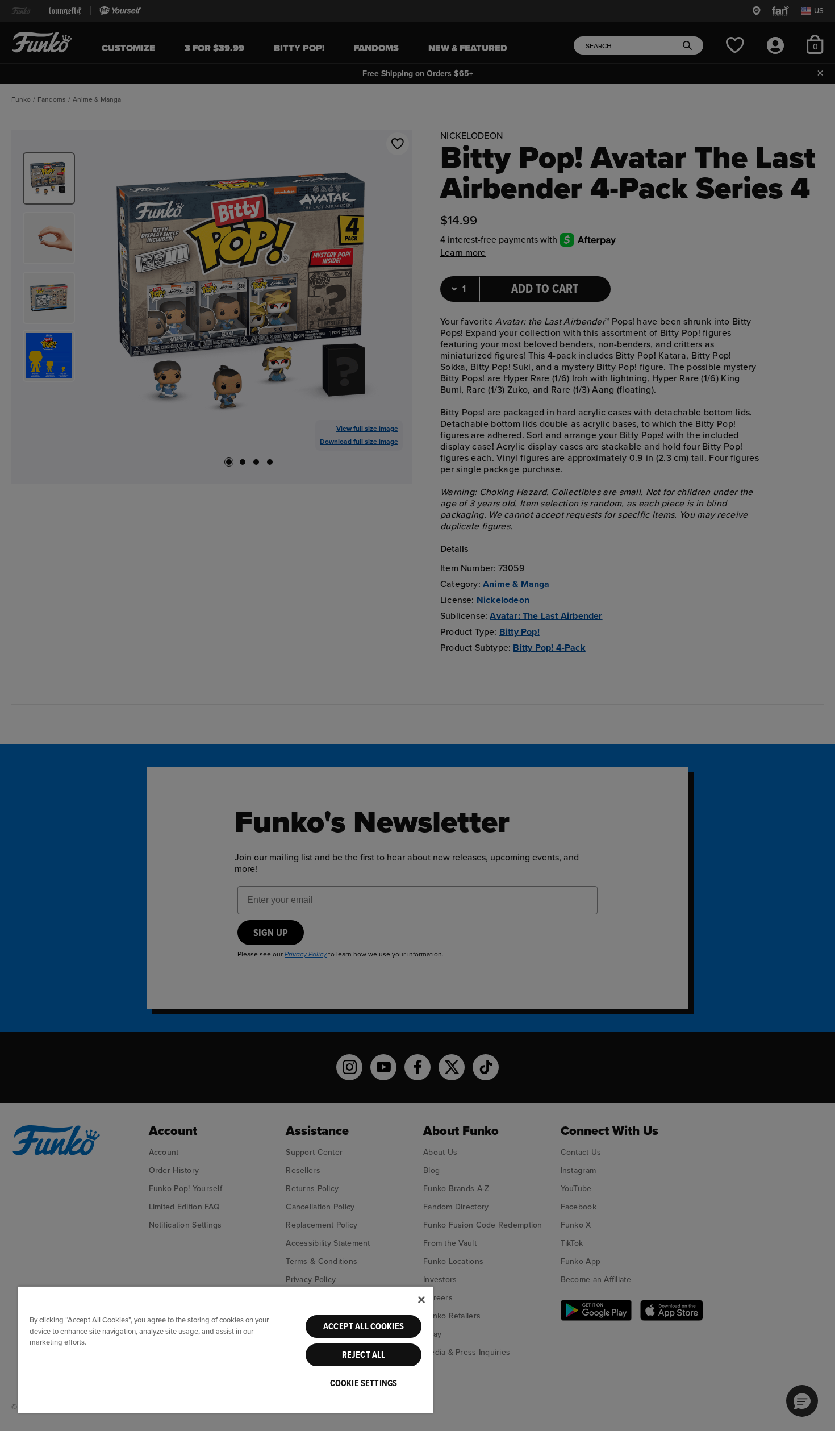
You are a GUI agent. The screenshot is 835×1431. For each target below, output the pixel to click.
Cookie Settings (363, 1383)
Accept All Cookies (363, 1326)
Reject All (364, 1355)
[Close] (421, 1299)
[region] (225, 1349)
